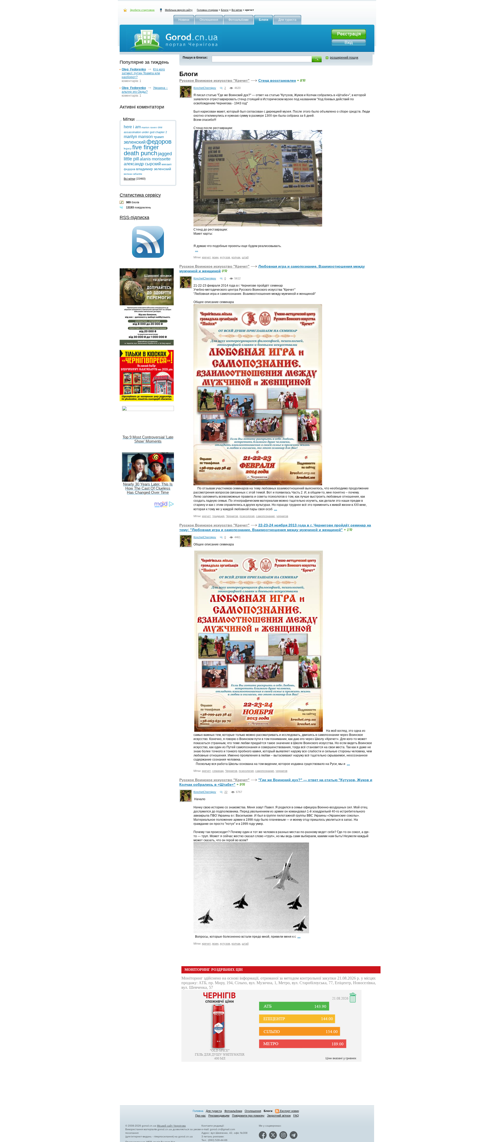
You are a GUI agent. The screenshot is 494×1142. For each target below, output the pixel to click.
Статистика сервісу (140, 195)
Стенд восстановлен (277, 80)
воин (215, 257)
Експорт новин (289, 1110)
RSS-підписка (134, 217)
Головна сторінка (207, 9)
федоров (159, 141)
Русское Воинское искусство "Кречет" (214, 80)
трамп (159, 137)
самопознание (265, 516)
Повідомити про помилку (248, 1115)
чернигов (282, 516)
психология (247, 516)
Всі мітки (237, 9)
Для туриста (214, 1110)
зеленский (135, 142)
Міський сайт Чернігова (171, 1125)
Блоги (224, 9)
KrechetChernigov (204, 87)
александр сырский (142, 164)
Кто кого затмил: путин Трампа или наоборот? (143, 73)
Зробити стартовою (142, 9)
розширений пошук (344, 57)
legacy (127, 148)
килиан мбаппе (133, 173)
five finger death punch (141, 150)
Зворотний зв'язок (279, 1115)
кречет (206, 257)
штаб (245, 257)
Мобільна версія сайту (178, 9)
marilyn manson (138, 136)
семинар (218, 770)
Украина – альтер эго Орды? (145, 90)
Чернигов (232, 516)
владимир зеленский (153, 169)
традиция (218, 516)
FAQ (296, 1115)
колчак (236, 257)
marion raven (149, 127)
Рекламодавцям (219, 1115)
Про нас (200, 1115)
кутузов (225, 257)
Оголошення (253, 1110)
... (196, 250)
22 (225, 791)
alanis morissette (155, 159)
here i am (132, 127)
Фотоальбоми (233, 1110)
